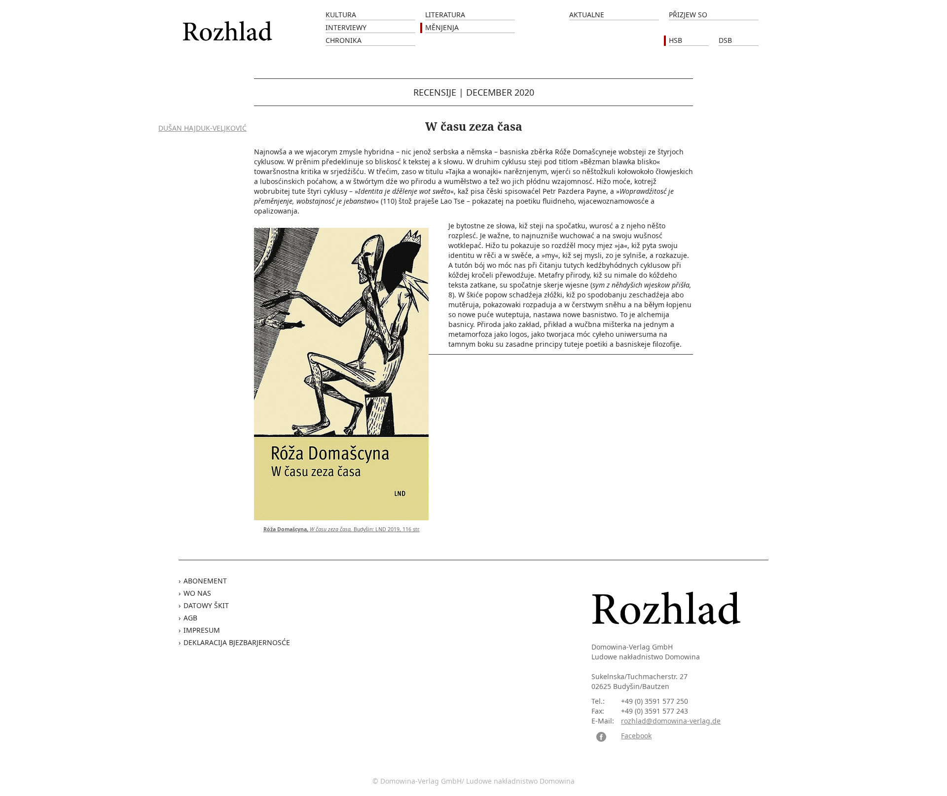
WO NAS (197, 593)
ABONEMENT (205, 580)
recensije (434, 92)
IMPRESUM (201, 630)
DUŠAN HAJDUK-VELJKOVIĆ (202, 128)
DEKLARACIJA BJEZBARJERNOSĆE (236, 642)
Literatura (445, 14)
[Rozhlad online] (229, 26)
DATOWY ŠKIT (206, 605)
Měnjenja (442, 27)
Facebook (636, 735)
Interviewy (346, 27)
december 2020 (500, 92)
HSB (675, 40)
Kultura (341, 14)
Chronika (344, 40)
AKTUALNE (586, 14)
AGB (190, 617)
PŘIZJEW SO (688, 14)
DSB (725, 40)
